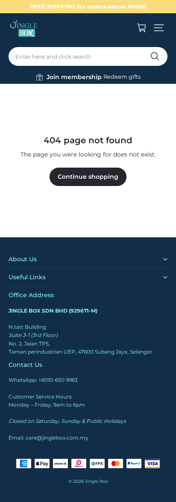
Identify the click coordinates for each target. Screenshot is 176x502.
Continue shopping (88, 176)
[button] (158, 27)
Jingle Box (96, 481)
